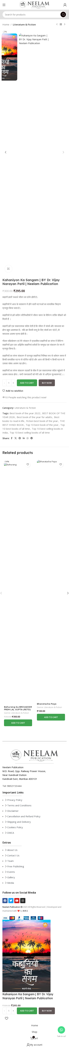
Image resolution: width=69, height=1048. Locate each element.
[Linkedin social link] (24, 438)
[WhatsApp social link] (28, 438)
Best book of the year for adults (34, 417)
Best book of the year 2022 (25, 413)
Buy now (47, 382)
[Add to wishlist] (27, 464)
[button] (5, 152)
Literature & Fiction (24, 24)
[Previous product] (57, 24)
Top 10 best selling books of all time (30, 432)
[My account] (65, 5)
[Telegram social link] (32, 438)
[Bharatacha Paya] (51, 580)
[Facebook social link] (11, 438)
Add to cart (27, 382)
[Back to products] (61, 24)
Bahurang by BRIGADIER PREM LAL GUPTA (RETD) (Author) (18, 709)
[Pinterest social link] (20, 438)
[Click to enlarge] (8, 268)
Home (5, 24)
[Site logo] (34, 4)
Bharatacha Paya (46, 703)
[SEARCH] (63, 14)
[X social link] (15, 438)
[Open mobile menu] (4, 5)
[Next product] (65, 24)
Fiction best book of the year (42, 421)
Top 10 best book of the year (42, 424)
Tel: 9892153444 (12, 785)
